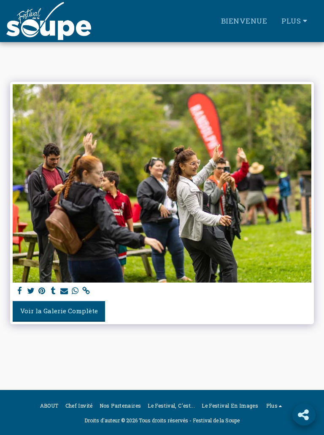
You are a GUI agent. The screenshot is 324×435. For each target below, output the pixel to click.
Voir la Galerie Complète (59, 311)
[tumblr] (53, 291)
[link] (86, 291)
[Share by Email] (64, 291)
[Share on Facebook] (20, 291)
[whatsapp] (75, 291)
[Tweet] (31, 291)
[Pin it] (42, 291)
